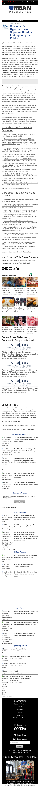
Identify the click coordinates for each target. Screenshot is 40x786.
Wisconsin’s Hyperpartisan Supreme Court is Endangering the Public (16, 215)
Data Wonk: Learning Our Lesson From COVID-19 (19, 134)
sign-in (22, 425)
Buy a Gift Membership (9, 507)
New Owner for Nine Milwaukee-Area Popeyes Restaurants (25, 573)
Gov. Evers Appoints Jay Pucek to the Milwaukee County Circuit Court (26, 612)
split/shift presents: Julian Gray (20, 656)
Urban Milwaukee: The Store (20, 757)
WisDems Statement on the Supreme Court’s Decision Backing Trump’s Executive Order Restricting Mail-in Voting (20, 353)
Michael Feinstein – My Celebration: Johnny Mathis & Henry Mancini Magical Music (21, 678)
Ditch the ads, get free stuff (20, 752)
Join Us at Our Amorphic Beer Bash (11, 2)
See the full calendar (8, 696)
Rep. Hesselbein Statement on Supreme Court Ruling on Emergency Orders (20, 228)
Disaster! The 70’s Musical (18, 649)
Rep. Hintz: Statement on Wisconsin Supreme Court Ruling (18, 243)
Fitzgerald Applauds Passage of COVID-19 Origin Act (20, 169)
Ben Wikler (5, 54)
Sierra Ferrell (14, 671)
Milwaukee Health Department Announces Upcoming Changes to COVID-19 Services (19, 164)
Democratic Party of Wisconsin (11, 43)
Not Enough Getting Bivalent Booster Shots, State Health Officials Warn (20, 183)
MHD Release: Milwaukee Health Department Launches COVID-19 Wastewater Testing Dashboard (20, 149)
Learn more (32, 417)
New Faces (20, 608)
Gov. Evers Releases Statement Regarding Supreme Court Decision (19, 238)
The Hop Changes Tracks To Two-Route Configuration (24, 483)
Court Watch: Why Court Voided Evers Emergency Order (21, 200)
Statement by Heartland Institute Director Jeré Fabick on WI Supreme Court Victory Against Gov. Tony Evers (20, 205)
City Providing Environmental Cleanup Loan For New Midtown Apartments (26, 438)
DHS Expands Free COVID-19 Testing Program (18, 174)
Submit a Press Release (20, 718)
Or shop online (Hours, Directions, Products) (20, 783)
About (20, 707)
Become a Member (20, 493)
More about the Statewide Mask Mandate (19, 194)
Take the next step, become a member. (20, 750)
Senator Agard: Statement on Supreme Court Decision (20, 210)
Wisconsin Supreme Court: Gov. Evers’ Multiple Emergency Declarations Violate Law (17, 221)
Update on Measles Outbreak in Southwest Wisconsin (24, 516)
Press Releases (20, 512)
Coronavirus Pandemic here (20, 188)
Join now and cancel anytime (11, 421)
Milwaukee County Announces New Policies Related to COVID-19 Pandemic (19, 155)
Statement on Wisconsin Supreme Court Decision (19, 233)
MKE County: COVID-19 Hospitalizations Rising (18, 178)
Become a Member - (27, 2)
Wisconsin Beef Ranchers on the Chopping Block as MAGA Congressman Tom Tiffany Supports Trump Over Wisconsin (19, 371)
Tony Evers (31, 260)
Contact (20, 712)
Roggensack (32, 107)
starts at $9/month (22, 417)
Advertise (20, 709)
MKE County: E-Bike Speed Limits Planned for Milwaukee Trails (24, 474)
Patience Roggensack (20, 260)
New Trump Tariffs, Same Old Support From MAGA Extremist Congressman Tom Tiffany (20, 388)
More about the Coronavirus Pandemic (17, 128)
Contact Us (30, 429)
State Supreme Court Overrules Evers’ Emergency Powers (18, 247)
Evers (16, 58)
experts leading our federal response (16, 86)
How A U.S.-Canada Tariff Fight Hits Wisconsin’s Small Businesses (25, 450)
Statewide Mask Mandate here (21, 252)
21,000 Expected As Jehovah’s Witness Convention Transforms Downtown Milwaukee (24, 460)
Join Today (19, 502)
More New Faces (7, 643)
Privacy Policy (20, 715)
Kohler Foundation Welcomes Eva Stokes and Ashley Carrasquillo (24, 635)
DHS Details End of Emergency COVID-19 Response (20, 159)
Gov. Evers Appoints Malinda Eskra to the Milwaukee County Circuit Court (26, 623)
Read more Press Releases (10, 550)
